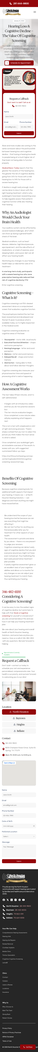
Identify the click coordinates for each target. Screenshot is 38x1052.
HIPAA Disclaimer (8, 1037)
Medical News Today (10, 168)
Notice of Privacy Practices (11, 1032)
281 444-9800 (21, 3)
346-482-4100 (11, 591)
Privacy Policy (7, 1028)
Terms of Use (6, 1041)
